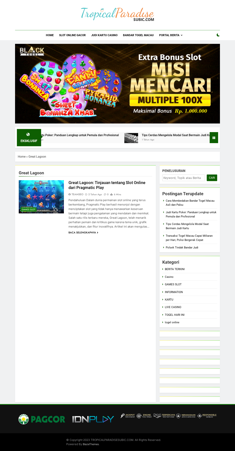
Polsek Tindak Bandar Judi (182, 247)
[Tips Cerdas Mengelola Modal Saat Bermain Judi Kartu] (117, 140)
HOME (50, 35)
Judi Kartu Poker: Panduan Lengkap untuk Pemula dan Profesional (60, 135)
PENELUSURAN (173, 171)
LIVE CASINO (173, 307)
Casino (169, 277)
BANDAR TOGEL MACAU (138, 35)
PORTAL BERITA (169, 35)
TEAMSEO (77, 194)
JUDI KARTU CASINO (104, 35)
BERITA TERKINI (175, 269)
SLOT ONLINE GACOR (72, 35)
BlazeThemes (91, 444)
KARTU (169, 299)
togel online (172, 322)
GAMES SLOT (28, 209)
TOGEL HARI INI (175, 315)
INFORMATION (174, 292)
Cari (212, 177)
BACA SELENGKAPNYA (82, 232)
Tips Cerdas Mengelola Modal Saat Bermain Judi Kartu (163, 135)
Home (22, 156)
